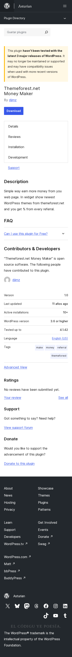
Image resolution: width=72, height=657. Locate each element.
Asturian (19, 596)
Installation (16, 147)
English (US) (60, 338)
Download (14, 111)
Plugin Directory (14, 18)
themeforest (59, 355)
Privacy (9, 509)
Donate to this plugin (19, 464)
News (8, 495)
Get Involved (47, 522)
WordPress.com (17, 557)
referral (61, 347)
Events (43, 530)
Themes (44, 495)
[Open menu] (65, 6)
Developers (12, 537)
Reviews (14, 137)
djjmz (13, 100)
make (39, 347)
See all (63, 398)
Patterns (44, 509)
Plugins (43, 502)
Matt (9, 564)
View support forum (18, 428)
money (50, 347)
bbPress (12, 571)
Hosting (9, 502)
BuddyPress (15, 578)
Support (14, 168)
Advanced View (15, 367)
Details (13, 126)
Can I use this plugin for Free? (26, 234)
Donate (45, 537)
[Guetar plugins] (46, 32)
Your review (12, 398)
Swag (44, 544)
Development (18, 157)
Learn (8, 522)
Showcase (45, 488)
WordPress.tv (16, 544)
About (8, 488)
